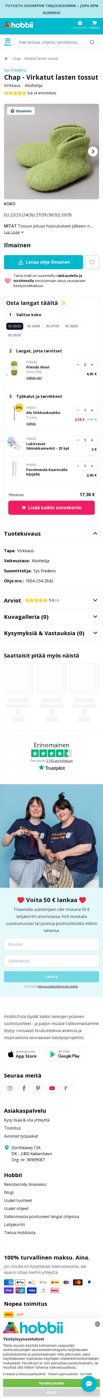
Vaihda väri (34, 378)
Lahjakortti (14, 1224)
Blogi (9, 1192)
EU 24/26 (34, 326)
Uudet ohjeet (16, 1208)
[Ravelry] (66, 1088)
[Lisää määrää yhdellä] (92, 365)
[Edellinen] (10, 152)
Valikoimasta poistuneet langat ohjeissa (41, 1216)
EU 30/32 (72, 326)
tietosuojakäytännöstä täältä (58, 986)
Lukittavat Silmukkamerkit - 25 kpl (47, 446)
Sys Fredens (15, 70)
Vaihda (31, 424)
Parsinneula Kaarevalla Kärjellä (47, 472)
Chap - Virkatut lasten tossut (35, 58)
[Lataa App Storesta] (24, 1054)
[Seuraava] (93, 152)
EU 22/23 (14, 326)
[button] (94, 24)
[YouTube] (52, 1088)
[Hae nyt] (92, 42)
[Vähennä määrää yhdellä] (78, 365)
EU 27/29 (52, 326)
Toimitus (12, 1128)
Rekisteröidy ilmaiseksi (25, 1184)
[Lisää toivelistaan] (92, 262)
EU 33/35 (14, 335)
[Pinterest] (38, 1088)
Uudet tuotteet (18, 1200)
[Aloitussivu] (6, 59)
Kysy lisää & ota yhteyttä (27, 1120)
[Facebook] (24, 1088)
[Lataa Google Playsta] (66, 1054)
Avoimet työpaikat (21, 1136)
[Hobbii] (18, 25)
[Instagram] (10, 1088)
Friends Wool (37, 367)
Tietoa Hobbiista (20, 1232)
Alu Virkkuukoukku (43, 412)
